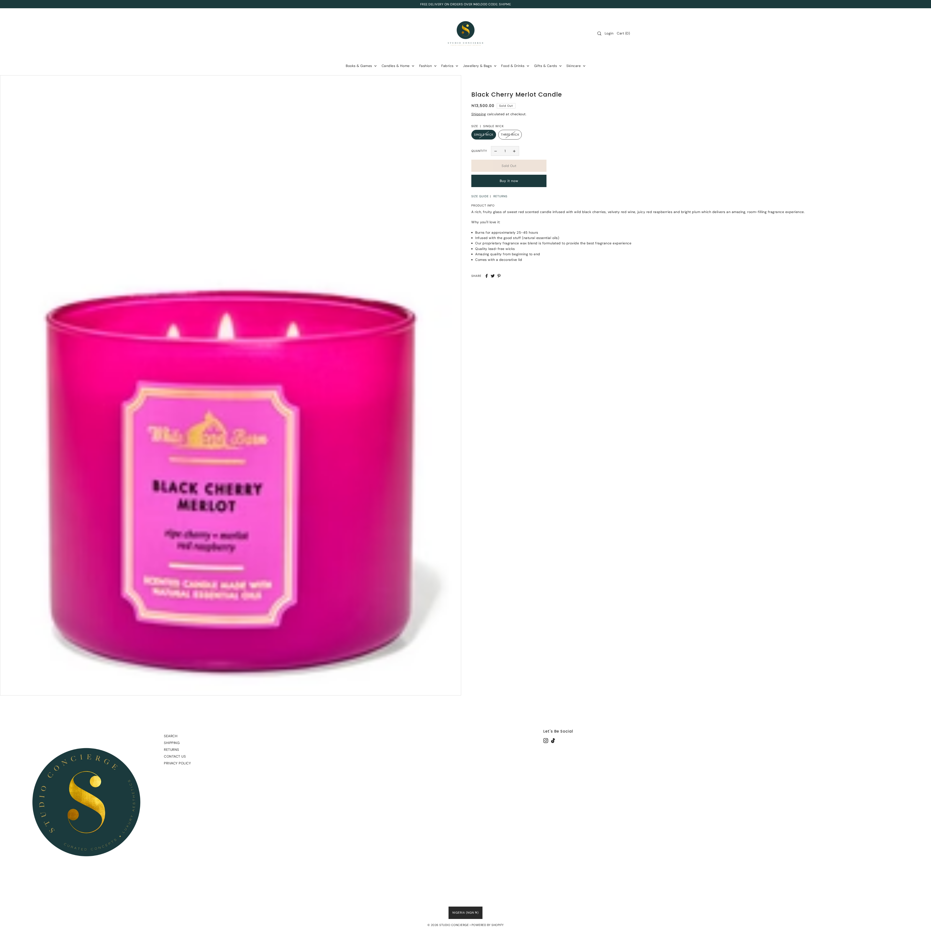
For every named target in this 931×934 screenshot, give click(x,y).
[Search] (599, 33)
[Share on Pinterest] (499, 276)
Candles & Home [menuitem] (396, 66)
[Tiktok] (553, 740)
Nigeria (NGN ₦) (465, 913)
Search (170, 736)
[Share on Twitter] (493, 276)
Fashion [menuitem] (426, 66)
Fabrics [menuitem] (448, 66)
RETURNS (500, 196)
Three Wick (510, 135)
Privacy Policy (177, 763)
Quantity (479, 151)
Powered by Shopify (488, 925)
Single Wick (483, 135)
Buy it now (509, 181)
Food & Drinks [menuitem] (513, 66)
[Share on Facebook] (487, 276)
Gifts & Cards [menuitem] (546, 66)
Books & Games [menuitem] (359, 66)
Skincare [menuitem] (574, 66)
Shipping (478, 114)
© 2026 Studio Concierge (448, 925)
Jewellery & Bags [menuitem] (478, 66)
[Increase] (514, 151)
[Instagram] (545, 740)
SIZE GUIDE (480, 196)
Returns (171, 749)
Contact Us (175, 756)
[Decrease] (495, 151)
